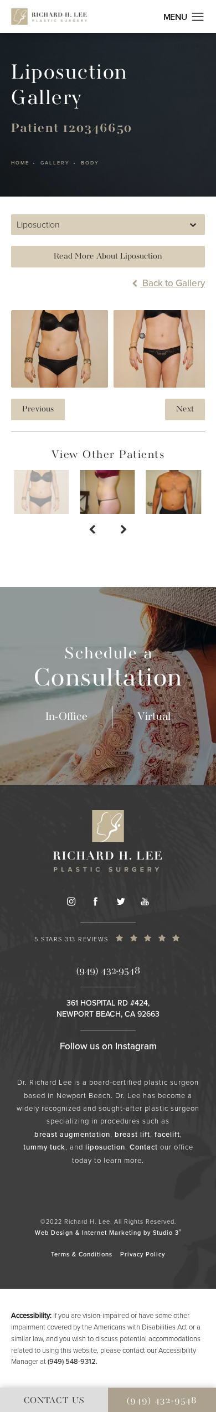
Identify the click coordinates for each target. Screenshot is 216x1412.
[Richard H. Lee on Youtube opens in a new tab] (145, 901)
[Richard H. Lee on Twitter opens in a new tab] (120, 901)
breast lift (132, 1134)
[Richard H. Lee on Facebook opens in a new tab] (95, 901)
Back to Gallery (172, 283)
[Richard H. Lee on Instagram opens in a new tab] (71, 901)
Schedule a (108, 669)
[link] (108, 941)
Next (185, 409)
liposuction (105, 1147)
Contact (144, 1147)
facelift (167, 1134)
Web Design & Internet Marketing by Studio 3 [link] (108, 1232)
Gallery (55, 163)
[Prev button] (92, 530)
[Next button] (124, 530)
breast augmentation (72, 1134)
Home (20, 163)
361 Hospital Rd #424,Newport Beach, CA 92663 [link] (108, 1008)
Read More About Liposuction (108, 256)
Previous (38, 409)
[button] (198, 17)
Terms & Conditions (81, 1254)
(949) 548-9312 (72, 1361)
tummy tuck (44, 1147)
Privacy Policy (142, 1254)
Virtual (154, 716)
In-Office (66, 716)
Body (90, 163)
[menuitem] (71, 901)
